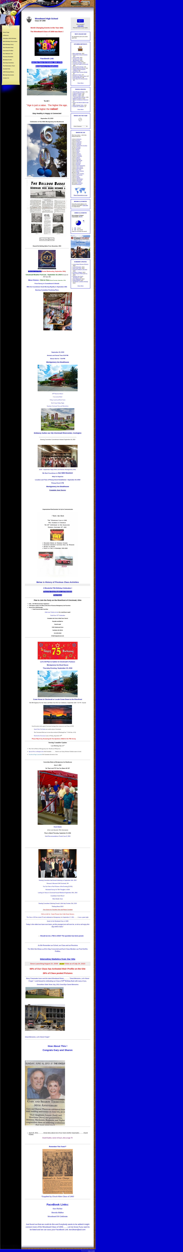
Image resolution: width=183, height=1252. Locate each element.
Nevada (78, 164)
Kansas (79, 153)
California (78, 143)
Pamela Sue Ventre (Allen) (80, 76)
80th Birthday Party (8, 44)
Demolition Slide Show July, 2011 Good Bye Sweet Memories (57, 984)
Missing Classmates (8, 75)
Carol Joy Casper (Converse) (80, 64)
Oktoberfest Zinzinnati (40, 735)
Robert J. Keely (77, 61)
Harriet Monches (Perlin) (79, 68)
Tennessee (79, 175)
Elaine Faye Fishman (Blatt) (80, 72)
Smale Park (37, 729)
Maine (78, 157)
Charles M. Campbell (78, 106)
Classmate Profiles (8, 50)
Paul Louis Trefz (77, 268)
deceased (78, 184)
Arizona (78, 140)
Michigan (78, 159)
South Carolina (80, 173)
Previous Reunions (8, 56)
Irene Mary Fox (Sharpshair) (80, 79)
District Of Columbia (82, 145)
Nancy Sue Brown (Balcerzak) (80, 102)
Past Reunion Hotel (8, 47)
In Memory (6, 35)
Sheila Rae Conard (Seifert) (80, 55)
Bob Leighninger (77, 53)
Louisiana (79, 156)
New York (78, 169)
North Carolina (80, 171)
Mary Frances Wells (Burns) (80, 273)
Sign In (80, 21)
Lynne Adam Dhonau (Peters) (80, 264)
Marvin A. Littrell (77, 96)
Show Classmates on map (80, 195)
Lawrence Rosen (77, 93)
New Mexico (80, 168)
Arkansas (79, 141)
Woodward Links (7, 59)
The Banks (43, 729)
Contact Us (6, 78)
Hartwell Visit (6, 69)
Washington (80, 179)
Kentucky (79, 155)
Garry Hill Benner (77, 77)
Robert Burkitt (76, 280)
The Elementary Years (9, 66)
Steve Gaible (76, 57)
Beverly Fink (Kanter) (78, 67)
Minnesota (79, 160)
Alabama (79, 139)
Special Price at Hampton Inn (36, 751)
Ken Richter (57, 1209)
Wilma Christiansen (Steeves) (80, 100)
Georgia (78, 148)
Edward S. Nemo (77, 75)
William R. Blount (77, 98)
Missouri (79, 161)
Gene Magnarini (77, 279)
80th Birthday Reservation (10, 41)
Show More (80, 83)
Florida (78, 147)
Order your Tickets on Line (51, 612)
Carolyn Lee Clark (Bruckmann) (77, 59)
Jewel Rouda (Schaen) (79, 92)
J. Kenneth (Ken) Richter (79, 97)
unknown (80, 183)
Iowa (78, 152)
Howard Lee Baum (78, 63)
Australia (79, 181)
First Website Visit (8, 53)
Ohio (78, 172)
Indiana (78, 151)
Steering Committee (8, 62)
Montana (78, 163)
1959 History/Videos (8, 72)
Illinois (77, 149)
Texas (77, 176)
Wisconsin (79, 180)
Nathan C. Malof (77, 94)
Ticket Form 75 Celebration (57, 615)
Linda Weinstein (77, 267)
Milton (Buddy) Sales (78, 105)
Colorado (78, 144)
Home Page (6, 32)
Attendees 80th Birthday (9, 38)
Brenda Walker (58, 1213)
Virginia (78, 177)
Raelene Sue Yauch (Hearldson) (78, 277)
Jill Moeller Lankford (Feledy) (80, 281)
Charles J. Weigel (77, 272)
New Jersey (80, 167)
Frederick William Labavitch (80, 269)
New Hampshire (81, 165)
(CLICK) (70, 886)
